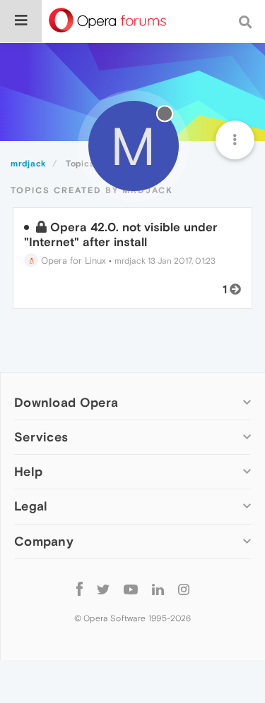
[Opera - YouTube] (131, 589)
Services (41, 436)
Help (28, 471)
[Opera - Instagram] (183, 589)
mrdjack (130, 261)
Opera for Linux (72, 260)
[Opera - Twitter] (103, 589)
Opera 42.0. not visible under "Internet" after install (121, 234)
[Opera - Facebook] (79, 589)
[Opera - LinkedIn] (158, 589)
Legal (31, 506)
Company (43, 541)
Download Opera (66, 402)
